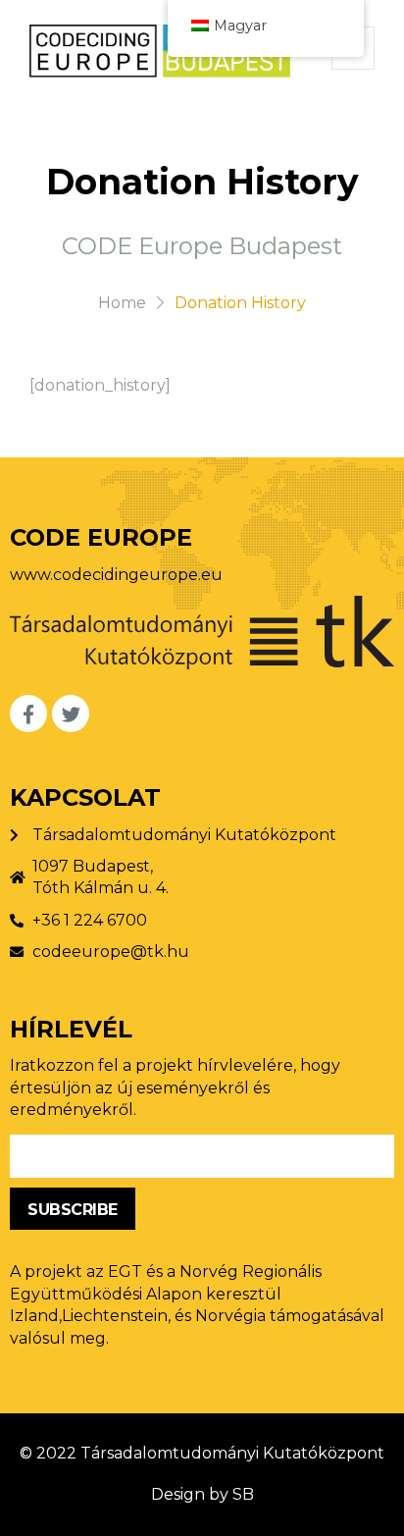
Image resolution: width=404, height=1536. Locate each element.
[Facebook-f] (28, 713)
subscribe (72, 1209)
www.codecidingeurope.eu (116, 574)
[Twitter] (70, 713)
